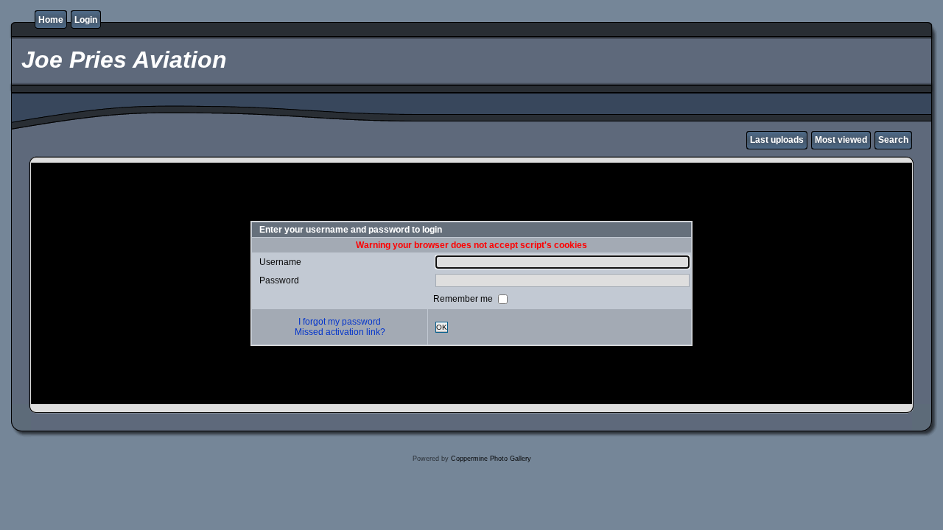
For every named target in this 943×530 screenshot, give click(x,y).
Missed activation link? (340, 332)
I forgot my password (339, 322)
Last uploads (777, 140)
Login (85, 20)
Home (50, 20)
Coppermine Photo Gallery (491, 458)
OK (441, 327)
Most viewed (841, 140)
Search (893, 140)
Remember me (464, 299)
